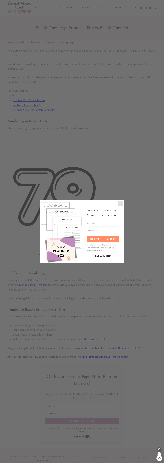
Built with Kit (103, 256)
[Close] (120, 203)
